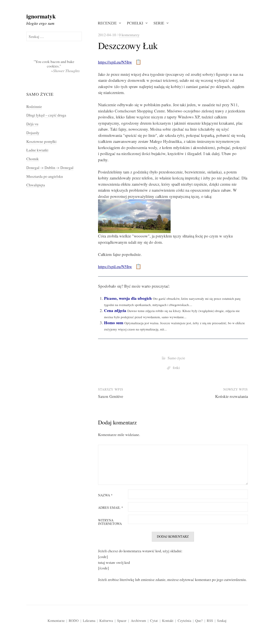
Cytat (154, 620)
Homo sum (113, 322)
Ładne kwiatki (37, 149)
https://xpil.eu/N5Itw (115, 62)
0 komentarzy (129, 34)
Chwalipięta (35, 184)
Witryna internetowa (110, 522)
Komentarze (56, 620)
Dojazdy (32, 132)
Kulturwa (106, 620)
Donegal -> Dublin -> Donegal (49, 167)
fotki (176, 367)
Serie (158, 22)
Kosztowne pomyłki (41, 141)
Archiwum (138, 620)
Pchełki (135, 22)
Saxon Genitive (110, 396)
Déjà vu (32, 123)
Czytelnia (184, 620)
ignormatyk (41, 16)
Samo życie (176, 357)
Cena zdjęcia (115, 310)
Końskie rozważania (231, 396)
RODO (74, 620)
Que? (199, 620)
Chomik (32, 158)
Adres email (110, 507)
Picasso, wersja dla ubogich (128, 298)
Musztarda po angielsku (44, 176)
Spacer (122, 620)
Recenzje (107, 22)
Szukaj (221, 620)
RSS (210, 620)
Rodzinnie (34, 106)
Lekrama (89, 620)
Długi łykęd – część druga (46, 115)
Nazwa (105, 495)
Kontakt (167, 620)
